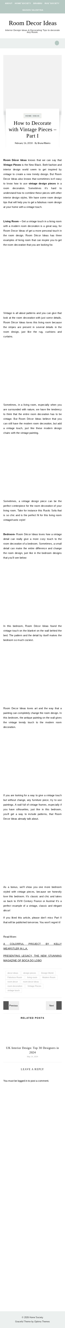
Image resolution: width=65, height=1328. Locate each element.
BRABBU (37, 3)
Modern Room (48, 977)
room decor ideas (31, 982)
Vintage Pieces (34, 986)
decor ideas (13, 973)
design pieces (29, 973)
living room (32, 977)
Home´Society (23, 3)
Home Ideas (33, 116)
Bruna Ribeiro (44, 143)
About (8, 3)
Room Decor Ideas (33, 22)
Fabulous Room (15, 977)
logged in (22, 1080)
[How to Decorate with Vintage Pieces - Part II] (10, 1005)
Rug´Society (52, 3)
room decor (13, 982)
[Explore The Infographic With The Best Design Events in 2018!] (54, 1005)
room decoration (15, 986)
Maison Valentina (32, 10)
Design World (47, 973)
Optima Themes (42, 1321)
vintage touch (14, 990)
